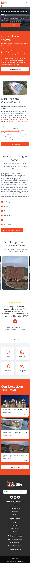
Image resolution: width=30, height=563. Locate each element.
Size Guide (15, 525)
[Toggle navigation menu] (27, 2)
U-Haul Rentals (15, 542)
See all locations (15, 467)
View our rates (15, 144)
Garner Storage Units (15, 539)
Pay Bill (15, 532)
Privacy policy (15, 558)
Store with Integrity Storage (12, 230)
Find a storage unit (15, 69)
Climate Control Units (15, 546)
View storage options (11, 25)
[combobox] (15, 492)
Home (15, 505)
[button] (11, 339)
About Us (15, 511)
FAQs (15, 522)
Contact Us (15, 515)
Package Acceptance (15, 549)
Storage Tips (15, 528)
